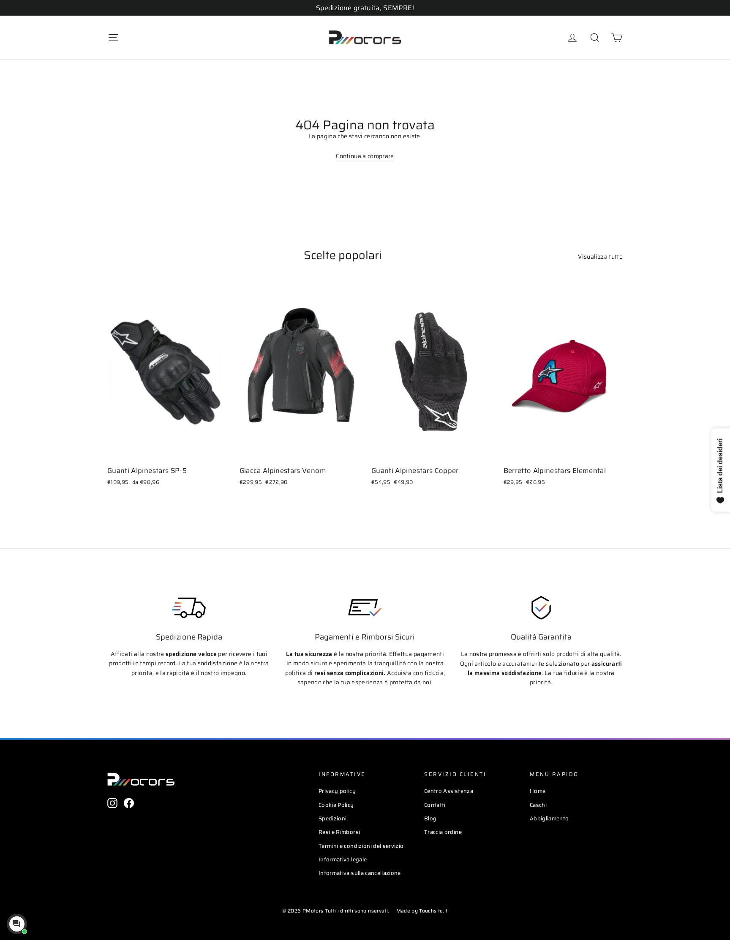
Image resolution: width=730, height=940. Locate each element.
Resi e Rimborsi (339, 832)
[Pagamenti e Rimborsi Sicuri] (365, 608)
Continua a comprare (365, 156)
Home (537, 791)
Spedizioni (333, 818)
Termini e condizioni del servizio (361, 846)
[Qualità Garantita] (541, 608)
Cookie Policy (336, 805)
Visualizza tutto (600, 256)
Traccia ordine (443, 832)
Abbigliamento (549, 818)
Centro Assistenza (448, 791)
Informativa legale (343, 859)
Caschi (538, 805)
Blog (430, 818)
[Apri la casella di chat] (17, 924)
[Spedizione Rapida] (189, 608)
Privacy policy (337, 791)
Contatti (435, 805)
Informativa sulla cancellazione (360, 873)
